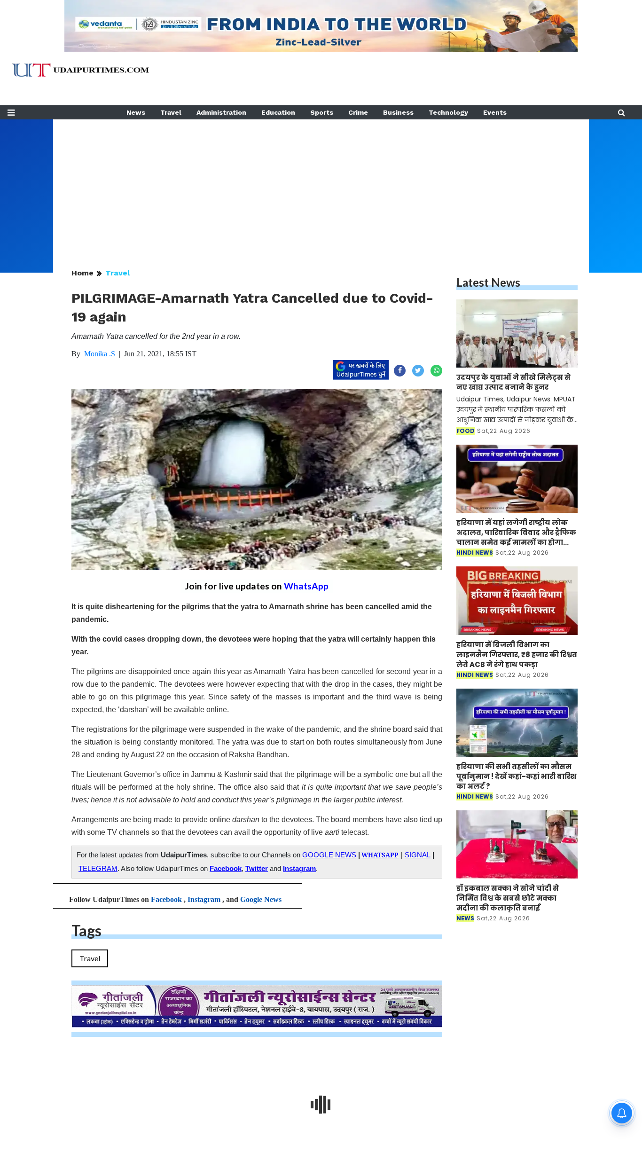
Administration (221, 112)
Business (398, 112)
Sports (321, 112)
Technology (448, 112)
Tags (86, 930)
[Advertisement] (321, 185)
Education (278, 112)
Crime (358, 112)
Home (82, 272)
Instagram (299, 868)
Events (495, 112)
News (135, 112)
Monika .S (99, 354)
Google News (261, 899)
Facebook (226, 868)
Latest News (488, 282)
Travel (170, 112)
